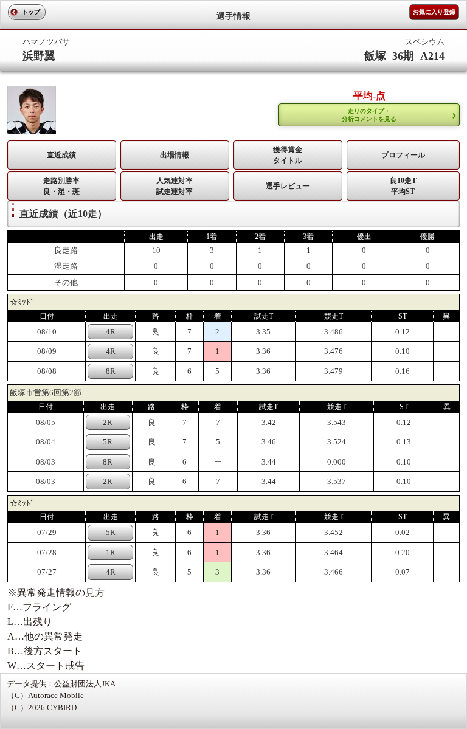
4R (111, 331)
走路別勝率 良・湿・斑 (61, 186)
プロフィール (403, 155)
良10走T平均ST (403, 186)
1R (111, 552)
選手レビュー (288, 186)
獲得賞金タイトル (287, 155)
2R (107, 422)
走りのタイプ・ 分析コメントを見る (369, 115)
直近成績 (61, 155)
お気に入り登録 (434, 12)
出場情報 (174, 155)
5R (107, 441)
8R (111, 371)
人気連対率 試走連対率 (174, 186)
